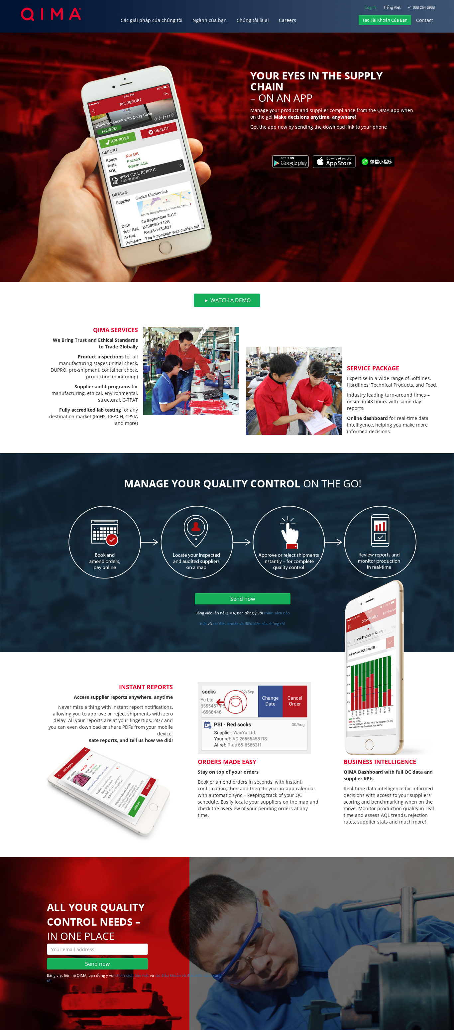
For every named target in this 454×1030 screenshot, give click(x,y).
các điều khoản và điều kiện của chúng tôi (249, 623)
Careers (287, 20)
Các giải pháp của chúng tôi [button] (151, 20)
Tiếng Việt (392, 7)
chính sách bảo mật (132, 975)
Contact (424, 20)
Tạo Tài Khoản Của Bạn (384, 20)
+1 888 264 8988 (421, 7)
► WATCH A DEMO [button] (227, 300)
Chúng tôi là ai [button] (253, 20)
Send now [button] (242, 598)
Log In (370, 7)
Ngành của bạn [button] (209, 20)
